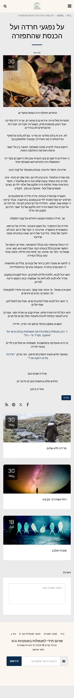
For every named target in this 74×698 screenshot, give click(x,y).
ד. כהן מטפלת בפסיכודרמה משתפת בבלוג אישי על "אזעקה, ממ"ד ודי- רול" (37, 333)
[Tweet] (20, 404)
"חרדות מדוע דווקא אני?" (27, 356)
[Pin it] (13, 404)
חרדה (66, 397)
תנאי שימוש (38, 649)
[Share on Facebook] (27, 404)
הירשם (14, 661)
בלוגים (60, 15)
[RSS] (6, 404)
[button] (69, 6)
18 (11, 523)
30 (11, 421)
